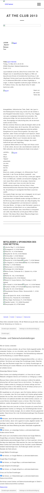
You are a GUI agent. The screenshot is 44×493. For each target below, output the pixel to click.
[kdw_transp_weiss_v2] (18, 4)
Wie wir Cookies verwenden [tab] (8, 346)
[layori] (22, 31)
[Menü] (38, 4)
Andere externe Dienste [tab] (7, 432)
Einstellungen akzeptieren (9, 328)
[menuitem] (38, 4)
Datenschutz (3, 487)
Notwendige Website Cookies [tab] (8, 371)
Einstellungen (5, 333)
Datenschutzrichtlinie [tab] (6, 478)
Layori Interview (11, 62)
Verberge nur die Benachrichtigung (29, 328)
